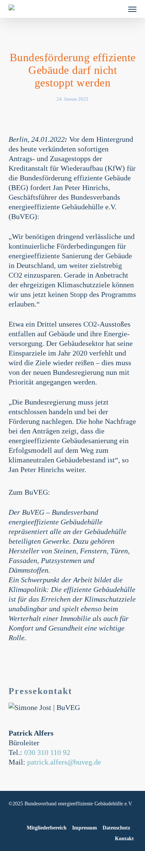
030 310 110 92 (47, 752)
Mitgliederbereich (47, 828)
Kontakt (124, 838)
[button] (132, 9)
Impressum (84, 828)
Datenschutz (116, 828)
